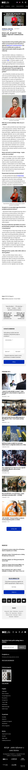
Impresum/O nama (6, 734)
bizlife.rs (9, 755)
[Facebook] (14, 600)
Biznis (13, 6)
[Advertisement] (14, 280)
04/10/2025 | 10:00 (5, 396)
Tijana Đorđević (10, 306)
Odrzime (19, 613)
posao (8, 308)
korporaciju (20, 175)
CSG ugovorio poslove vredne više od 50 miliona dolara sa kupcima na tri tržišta (13, 550)
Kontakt (4, 736)
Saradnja (4, 717)
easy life (21, 611)
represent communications (14, 310)
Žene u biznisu (5, 693)
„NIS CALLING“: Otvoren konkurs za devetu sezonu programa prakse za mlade (13, 518)
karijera (14, 308)
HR (10, 613)
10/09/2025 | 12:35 (5, 497)
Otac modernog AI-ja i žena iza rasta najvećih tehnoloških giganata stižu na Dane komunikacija (13, 469)
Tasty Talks (4, 702)
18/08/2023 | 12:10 (5, 30)
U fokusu (7, 6)
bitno (11, 611)
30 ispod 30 (6, 611)
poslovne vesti (9, 614)
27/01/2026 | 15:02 (5, 472)
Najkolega (4, 691)
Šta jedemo (4, 697)
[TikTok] (19, 600)
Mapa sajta (4, 738)
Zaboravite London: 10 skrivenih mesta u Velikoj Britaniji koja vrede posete (13, 555)
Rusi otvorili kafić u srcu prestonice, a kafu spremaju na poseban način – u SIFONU (13, 494)
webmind (16, 616)
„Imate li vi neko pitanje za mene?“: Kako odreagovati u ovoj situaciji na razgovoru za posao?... (13, 392)
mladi (19, 308)
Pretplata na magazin (7, 721)
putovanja (15, 614)
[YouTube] (24, 600)
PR (8, 60)
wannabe (11, 616)
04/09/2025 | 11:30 (5, 422)
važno (20, 614)
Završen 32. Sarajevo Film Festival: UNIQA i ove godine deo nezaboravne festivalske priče (13, 565)
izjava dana (14, 613)
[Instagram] (4, 600)
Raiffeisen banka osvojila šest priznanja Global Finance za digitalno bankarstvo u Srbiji (14, 443)
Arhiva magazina (6, 725)
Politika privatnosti (6, 740)
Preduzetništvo (20, 6)
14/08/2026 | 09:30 (5, 446)
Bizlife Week (5, 708)
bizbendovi (15, 611)
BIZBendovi (4, 704)
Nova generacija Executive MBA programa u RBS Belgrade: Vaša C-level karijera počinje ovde (13, 418)
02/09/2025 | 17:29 (5, 521)
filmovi (7, 613)
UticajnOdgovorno (6, 695)
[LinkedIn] (9, 600)
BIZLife (18, 28)
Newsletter (4, 723)
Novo (2, 6)
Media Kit (4, 719)
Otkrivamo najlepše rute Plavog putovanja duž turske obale (13, 560)
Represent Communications (14, 45)
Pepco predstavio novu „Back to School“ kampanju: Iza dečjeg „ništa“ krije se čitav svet (13, 570)
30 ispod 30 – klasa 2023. (7, 28)
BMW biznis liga (5, 706)
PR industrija (18, 306)
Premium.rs (12, 754)
